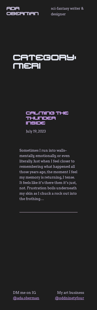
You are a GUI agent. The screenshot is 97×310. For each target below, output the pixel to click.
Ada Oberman (22, 11)
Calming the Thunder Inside (47, 118)
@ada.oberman (26, 298)
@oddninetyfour (69, 298)
